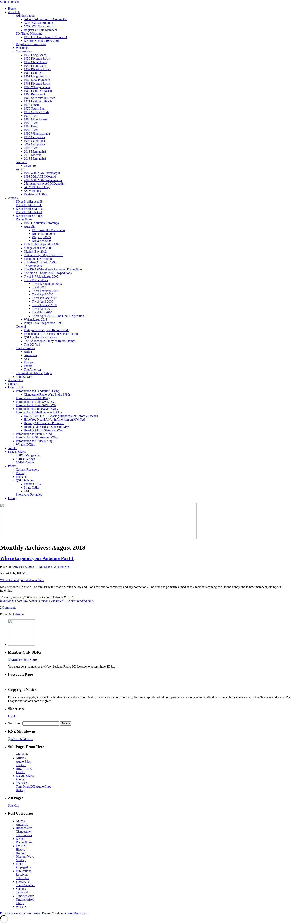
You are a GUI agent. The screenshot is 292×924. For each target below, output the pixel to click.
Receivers (22, 874)
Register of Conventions (31, 44)
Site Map (21, 783)
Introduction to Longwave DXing (37, 408)
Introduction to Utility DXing (34, 441)
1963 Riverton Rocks (37, 83)
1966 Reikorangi (34, 94)
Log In (12, 716)
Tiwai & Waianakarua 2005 (41, 276)
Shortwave (22, 881)
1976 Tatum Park (34, 108)
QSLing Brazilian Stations (40, 337)
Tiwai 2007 (39, 287)
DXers (20, 473)
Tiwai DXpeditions (36, 280)
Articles (13, 198)
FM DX (21, 846)
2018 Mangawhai (35, 158)
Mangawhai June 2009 (38, 248)
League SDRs (17, 451)
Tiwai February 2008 (45, 291)
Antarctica (30, 355)
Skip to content (9, 1)
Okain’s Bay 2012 (35, 251)
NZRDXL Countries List (39, 26)
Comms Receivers (27, 469)
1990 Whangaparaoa (37, 133)
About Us (14, 12)
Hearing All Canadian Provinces (44, 423)
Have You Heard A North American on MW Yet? (54, 419)
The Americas (32, 369)
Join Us (12, 448)
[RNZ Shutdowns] (20, 739)
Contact (13, 383)
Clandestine (23, 831)
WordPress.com (77, 913)
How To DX (16, 387)
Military (21, 860)
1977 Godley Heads (36, 112)
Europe (28, 362)
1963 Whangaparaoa (37, 87)
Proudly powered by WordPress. (20, 913)
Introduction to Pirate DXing (34, 433)
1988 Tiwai (31, 130)
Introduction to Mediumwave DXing (39, 412)
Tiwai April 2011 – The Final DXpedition (58, 316)
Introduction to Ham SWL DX (35, 401)
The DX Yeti (32, 344)
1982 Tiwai (31, 123)
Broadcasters (24, 828)
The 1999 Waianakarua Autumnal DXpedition (53, 269)
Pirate (19, 863)
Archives (21, 162)
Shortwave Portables (29, 494)
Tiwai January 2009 (44, 298)
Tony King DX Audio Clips (33, 786)
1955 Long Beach (35, 55)
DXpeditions (24, 219)
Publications (23, 871)
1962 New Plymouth (37, 80)
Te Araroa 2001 (34, 265)
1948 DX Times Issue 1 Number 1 (45, 37)
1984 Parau (31, 126)
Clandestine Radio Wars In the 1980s (47, 394)
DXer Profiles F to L (29, 205)
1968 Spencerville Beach (39, 97)
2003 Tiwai (31, 148)
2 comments (61, 566)
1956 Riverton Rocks (37, 58)
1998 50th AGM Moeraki (40, 176)
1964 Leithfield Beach (38, 90)
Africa (28, 351)
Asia (27, 358)
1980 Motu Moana (35, 119)
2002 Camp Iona (34, 144)
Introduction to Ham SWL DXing (37, 405)
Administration (25, 15)
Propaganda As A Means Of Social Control (51, 333)
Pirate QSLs (31, 487)
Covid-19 (30, 165)
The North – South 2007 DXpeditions (48, 273)
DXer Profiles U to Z (29, 215)
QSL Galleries (25, 480)
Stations (21, 888)
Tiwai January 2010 (44, 305)
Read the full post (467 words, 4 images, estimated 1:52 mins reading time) (47, 600)
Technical (22, 892)
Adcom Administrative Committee (45, 19)
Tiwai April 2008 (42, 294)
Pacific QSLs (32, 484)
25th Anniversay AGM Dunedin (44, 183)
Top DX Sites (24, 376)
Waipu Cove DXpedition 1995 (43, 323)
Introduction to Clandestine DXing (37, 391)
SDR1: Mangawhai (28, 455)
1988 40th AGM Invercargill (42, 173)
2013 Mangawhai (35, 151)
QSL (27, 491)
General (21, 326)
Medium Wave (25, 856)
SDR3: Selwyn (25, 459)
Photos (12, 466)
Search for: (15, 723)
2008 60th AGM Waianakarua (43, 180)
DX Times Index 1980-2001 (41, 40)
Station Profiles (25, 348)
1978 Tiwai (31, 115)
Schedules (22, 878)
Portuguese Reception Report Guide (46, 330)
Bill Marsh (45, 566)
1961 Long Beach (35, 76)
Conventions (24, 51)
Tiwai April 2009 (42, 301)
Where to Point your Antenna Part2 (22, 580)
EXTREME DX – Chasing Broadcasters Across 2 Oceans (61, 416)
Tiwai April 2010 (42, 308)
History (12, 498)
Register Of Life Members (40, 30)
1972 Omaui (32, 105)
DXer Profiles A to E (29, 201)
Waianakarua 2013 (35, 319)
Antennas (18, 614)
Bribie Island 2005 (43, 233)
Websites (21, 906)
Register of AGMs (35, 194)
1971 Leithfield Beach (38, 101)
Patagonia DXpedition (38, 258)
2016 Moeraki (33, 155)
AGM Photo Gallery (37, 187)
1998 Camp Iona (34, 140)
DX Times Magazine (29, 33)
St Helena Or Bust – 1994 (40, 262)
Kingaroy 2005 (41, 237)
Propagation (23, 867)
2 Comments (8, 607)
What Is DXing (25, 444)
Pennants (21, 476)
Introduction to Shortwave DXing (37, 437)
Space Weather (25, 885)
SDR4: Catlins (25, 462)
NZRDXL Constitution (38, 22)
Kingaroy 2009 (41, 240)
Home (12, 8)
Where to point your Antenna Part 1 (37, 558)
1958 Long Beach (35, 65)
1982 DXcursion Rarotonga (41, 223)
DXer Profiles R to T (29, 212)
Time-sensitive (25, 896)
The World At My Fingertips (34, 373)
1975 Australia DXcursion (48, 230)
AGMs (20, 169)
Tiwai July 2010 (42, 312)
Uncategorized (25, 899)
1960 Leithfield (33, 72)
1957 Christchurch (35, 62)
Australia (29, 226)
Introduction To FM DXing (33, 398)
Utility (20, 903)
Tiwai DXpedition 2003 (47, 283)
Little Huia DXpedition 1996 (42, 244)
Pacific (28, 366)
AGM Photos (32, 190)
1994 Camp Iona (34, 137)
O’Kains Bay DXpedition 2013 (43, 255)
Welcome (22, 47)
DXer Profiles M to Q (29, 208)
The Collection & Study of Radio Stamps (49, 341)
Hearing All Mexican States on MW (46, 426)
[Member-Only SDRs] (22, 659)
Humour (21, 853)
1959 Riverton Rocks (37, 69)
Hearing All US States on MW (43, 430)
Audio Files (15, 380)
